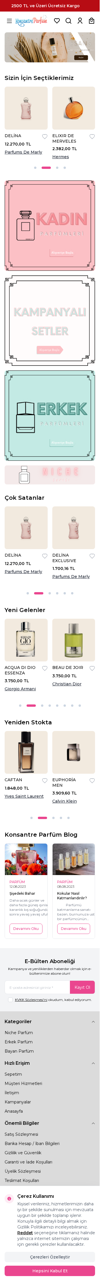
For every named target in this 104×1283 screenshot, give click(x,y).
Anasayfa (14, 1111)
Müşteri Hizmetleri (23, 1083)
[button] (35, 168)
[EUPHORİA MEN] (73, 752)
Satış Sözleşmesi (21, 1134)
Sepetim (13, 1074)
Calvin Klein (64, 801)
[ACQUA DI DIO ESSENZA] (26, 640)
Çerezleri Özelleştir (50, 1257)
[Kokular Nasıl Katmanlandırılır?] (74, 859)
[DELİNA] (26, 108)
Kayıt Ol (82, 987)
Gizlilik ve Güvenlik (23, 1152)
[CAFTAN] (26, 752)
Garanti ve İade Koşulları (28, 1162)
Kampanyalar (18, 1102)
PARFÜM (17, 882)
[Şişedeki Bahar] (26, 859)
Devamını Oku (26, 928)
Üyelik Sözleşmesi (23, 1171)
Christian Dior (66, 684)
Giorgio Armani (20, 688)
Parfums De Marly (23, 152)
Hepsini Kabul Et (50, 1270)
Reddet (25, 1232)
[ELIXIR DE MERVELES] (73, 108)
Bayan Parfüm (19, 1051)
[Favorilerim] (56, 20)
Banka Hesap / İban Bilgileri (32, 1143)
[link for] (50, 225)
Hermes (60, 156)
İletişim (12, 1092)
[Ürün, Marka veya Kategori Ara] (68, 20)
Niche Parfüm (19, 1032)
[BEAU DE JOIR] (73, 640)
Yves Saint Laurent (24, 796)
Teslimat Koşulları (22, 1180)
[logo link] (33, 21)
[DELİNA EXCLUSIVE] (73, 527)
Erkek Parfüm (19, 1042)
